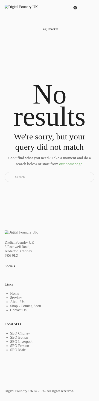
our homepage (70, 164)
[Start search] (10, 177)
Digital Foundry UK (19, 391)
